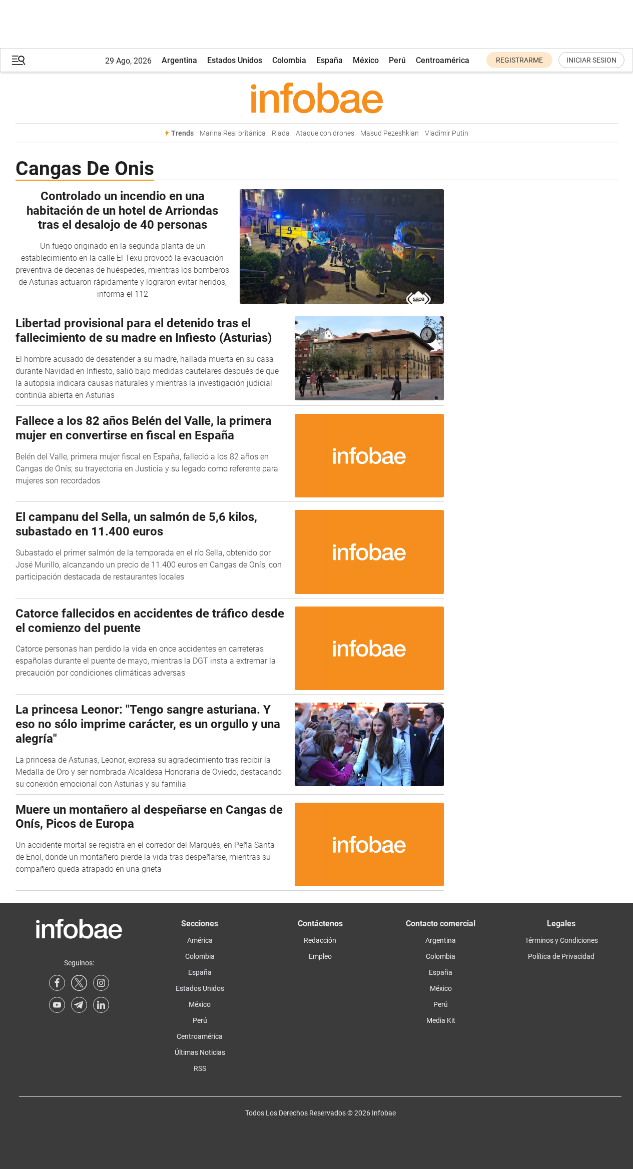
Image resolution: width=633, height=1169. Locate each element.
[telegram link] (79, 1005)
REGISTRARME (519, 60)
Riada (281, 133)
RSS (200, 1068)
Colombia (289, 60)
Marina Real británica (233, 133)
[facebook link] (57, 983)
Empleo (320, 956)
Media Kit (440, 1020)
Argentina (179, 60)
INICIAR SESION (591, 60)
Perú (397, 60)
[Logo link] (317, 97)
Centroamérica (442, 60)
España (329, 60)
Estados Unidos (234, 60)
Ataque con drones (325, 133)
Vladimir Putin (446, 133)
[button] (19, 60)
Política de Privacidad (561, 956)
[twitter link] (79, 983)
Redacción (320, 940)
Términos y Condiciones (561, 940)
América (200, 940)
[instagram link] (101, 983)
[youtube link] (57, 1005)
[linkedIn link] (101, 1005)
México (366, 60)
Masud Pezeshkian (389, 133)
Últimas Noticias (200, 1052)
